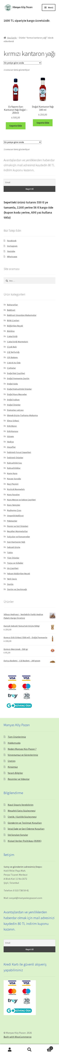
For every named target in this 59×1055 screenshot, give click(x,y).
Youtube (11, 251)
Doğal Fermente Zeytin (18, 378)
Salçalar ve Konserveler (18, 536)
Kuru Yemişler (13, 505)
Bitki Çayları (13, 320)
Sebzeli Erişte (13, 547)
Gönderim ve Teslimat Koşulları (25, 822)
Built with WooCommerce (17, 1036)
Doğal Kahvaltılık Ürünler (19, 389)
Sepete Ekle (15, 125)
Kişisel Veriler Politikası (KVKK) (24, 840)
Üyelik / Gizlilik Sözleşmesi (22, 816)
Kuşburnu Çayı (14, 510)
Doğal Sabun (13, 399)
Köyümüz (13, 766)
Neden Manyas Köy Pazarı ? (22, 748)
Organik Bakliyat (15, 515)
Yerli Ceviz (12, 578)
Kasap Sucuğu (14, 478)
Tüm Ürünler (13, 557)
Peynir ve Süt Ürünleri (17, 526)
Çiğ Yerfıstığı (13, 352)
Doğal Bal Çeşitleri (16, 373)
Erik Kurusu (12, 431)
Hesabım (10, 1049)
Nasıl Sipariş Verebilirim (20, 804)
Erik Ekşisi (12, 426)
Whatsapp (12, 256)
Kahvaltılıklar (13, 468)
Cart (45, 1047)
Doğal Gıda (12, 383)
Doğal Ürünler (13, 404)
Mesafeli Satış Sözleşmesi (21, 810)
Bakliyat (11, 310)
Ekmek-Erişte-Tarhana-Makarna (22, 415)
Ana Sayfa (12, 37)
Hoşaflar (11, 447)
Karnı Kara (12, 473)
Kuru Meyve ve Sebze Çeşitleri (21, 499)
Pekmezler (12, 520)
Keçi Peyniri (12, 484)
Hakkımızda (14, 742)
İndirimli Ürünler (15, 457)
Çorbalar (11, 368)
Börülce (10, 331)
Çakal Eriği (12, 336)
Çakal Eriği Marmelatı (17, 341)
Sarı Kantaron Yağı (16, 542)
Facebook (11, 240)
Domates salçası (15, 410)
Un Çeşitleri (12, 568)
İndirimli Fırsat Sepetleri (19, 452)
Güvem (10, 436)
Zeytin (10, 584)
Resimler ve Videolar (19, 779)
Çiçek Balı (12, 346)
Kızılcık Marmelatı (16, 489)
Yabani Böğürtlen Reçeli (18, 573)
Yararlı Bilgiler (15, 772)
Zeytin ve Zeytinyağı (17, 589)
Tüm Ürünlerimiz (17, 736)
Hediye (10, 441)
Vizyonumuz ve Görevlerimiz (23, 754)
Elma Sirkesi (13, 420)
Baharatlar (12, 304)
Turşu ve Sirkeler (15, 563)
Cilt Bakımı (12, 357)
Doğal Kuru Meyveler (17, 394)
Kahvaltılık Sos (14, 462)
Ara (29, 1049)
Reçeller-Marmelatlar (17, 531)
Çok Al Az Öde (13, 362)
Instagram (12, 246)
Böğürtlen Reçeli (15, 325)
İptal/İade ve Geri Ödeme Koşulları (26, 828)
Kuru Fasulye (13, 494)
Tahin (10, 552)
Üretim (11, 760)
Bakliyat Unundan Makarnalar (21, 315)
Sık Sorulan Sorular (18, 834)
